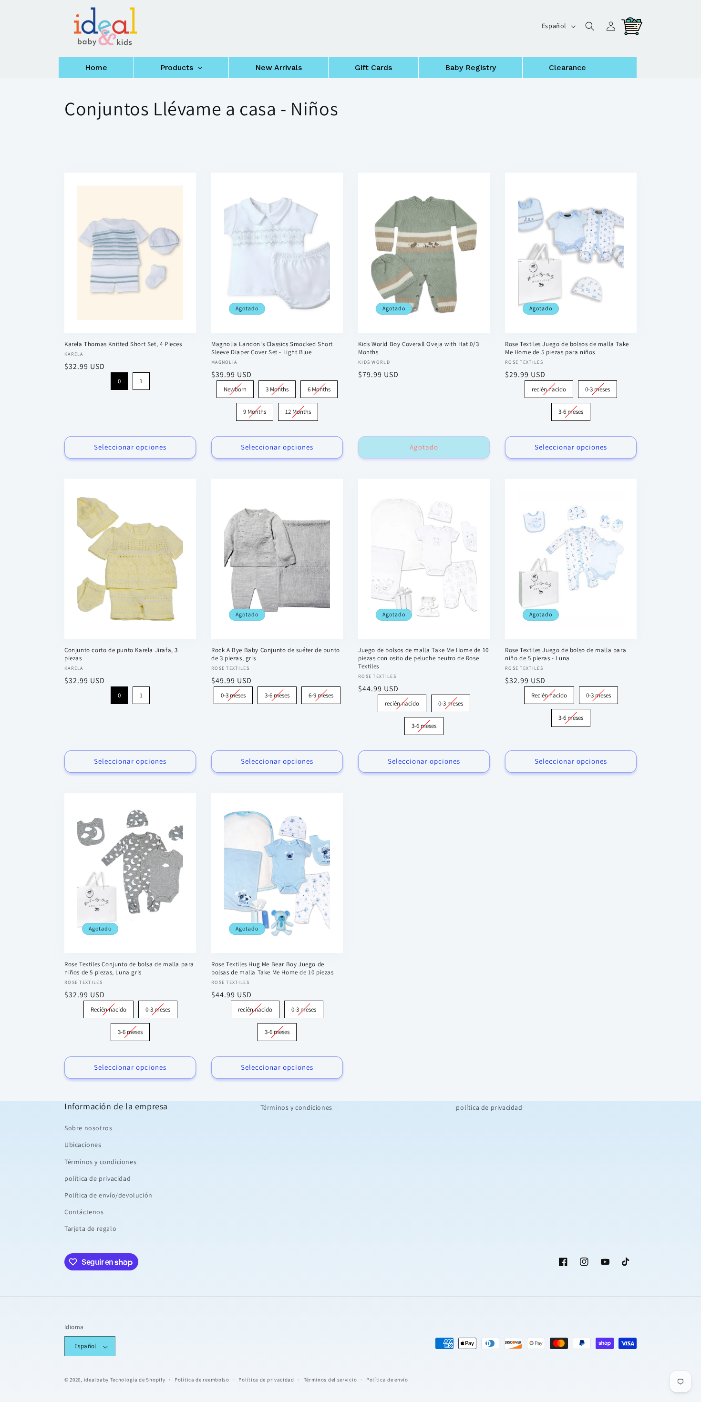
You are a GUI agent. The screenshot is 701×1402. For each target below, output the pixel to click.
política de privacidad (97, 1178)
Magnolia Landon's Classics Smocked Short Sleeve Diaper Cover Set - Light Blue (272, 348)
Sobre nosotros (88, 1128)
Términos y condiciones (100, 1161)
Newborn (235, 386)
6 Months (319, 386)
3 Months (277, 386)
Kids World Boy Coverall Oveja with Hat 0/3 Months (418, 348)
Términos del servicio (330, 1380)
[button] (589, 26)
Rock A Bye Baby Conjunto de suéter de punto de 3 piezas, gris (275, 654)
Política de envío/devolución (108, 1195)
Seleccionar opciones (130, 446)
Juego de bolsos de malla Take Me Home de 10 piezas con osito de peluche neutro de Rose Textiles (423, 658)
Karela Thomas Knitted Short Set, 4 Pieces (123, 344)
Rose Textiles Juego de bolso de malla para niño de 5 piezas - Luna (565, 654)
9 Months (255, 409)
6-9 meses (321, 692)
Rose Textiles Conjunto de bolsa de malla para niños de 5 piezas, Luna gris (129, 968)
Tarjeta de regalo (90, 1228)
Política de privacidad (266, 1380)
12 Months (298, 409)
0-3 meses (598, 386)
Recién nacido (548, 692)
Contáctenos (84, 1212)
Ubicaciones (83, 1144)
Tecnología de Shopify (137, 1380)
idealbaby (96, 1380)
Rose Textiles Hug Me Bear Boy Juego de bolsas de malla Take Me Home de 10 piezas (272, 968)
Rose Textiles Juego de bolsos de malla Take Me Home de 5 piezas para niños (567, 348)
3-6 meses (571, 409)
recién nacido (549, 386)
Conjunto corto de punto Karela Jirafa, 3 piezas (121, 654)
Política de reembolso (202, 1380)
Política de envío (387, 1380)
